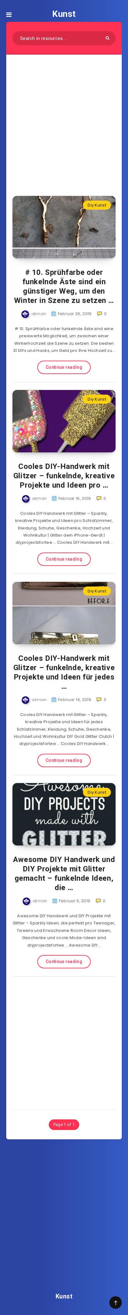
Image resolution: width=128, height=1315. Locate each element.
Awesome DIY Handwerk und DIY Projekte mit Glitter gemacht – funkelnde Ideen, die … (64, 873)
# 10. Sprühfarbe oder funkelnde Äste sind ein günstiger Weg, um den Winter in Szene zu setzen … (64, 286)
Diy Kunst (97, 205)
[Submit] (107, 37)
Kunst (64, 14)
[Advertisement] (64, 121)
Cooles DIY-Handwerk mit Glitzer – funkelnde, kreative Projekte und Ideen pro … (64, 475)
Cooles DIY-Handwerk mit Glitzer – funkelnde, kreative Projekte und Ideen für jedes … (64, 672)
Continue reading (64, 367)
